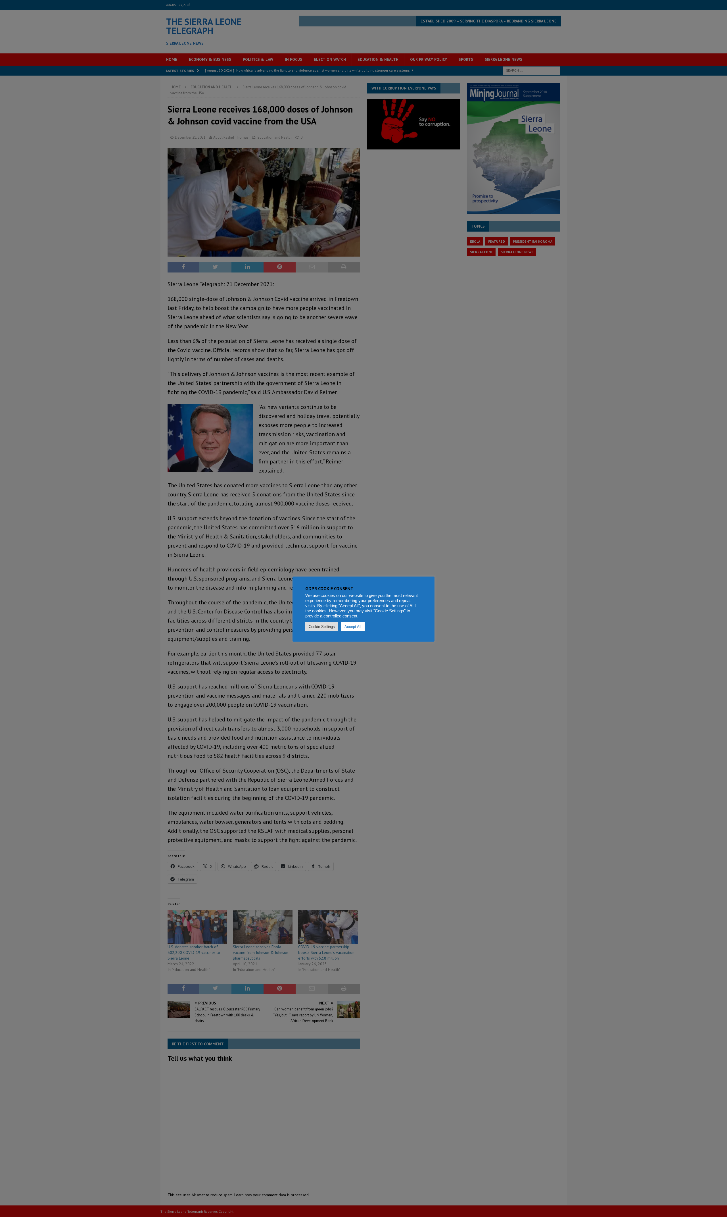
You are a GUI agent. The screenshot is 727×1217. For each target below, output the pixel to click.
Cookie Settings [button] (322, 627)
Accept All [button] (352, 627)
